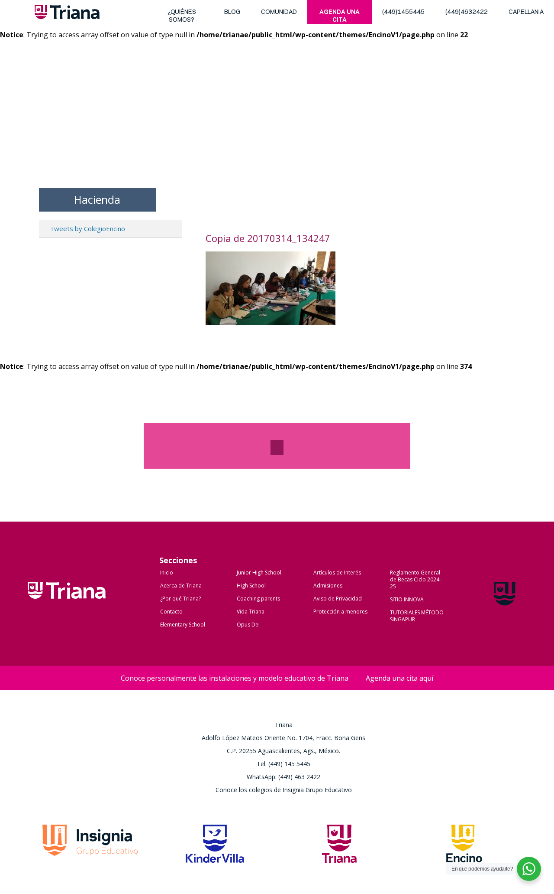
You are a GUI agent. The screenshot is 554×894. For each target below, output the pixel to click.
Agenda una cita (339, 16)
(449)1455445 (403, 12)
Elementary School (182, 624)
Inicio (166, 572)
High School (251, 585)
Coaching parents (258, 598)
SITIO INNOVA (407, 599)
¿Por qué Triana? (180, 598)
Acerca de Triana (181, 585)
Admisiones (327, 585)
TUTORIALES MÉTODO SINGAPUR (417, 616)
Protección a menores (340, 611)
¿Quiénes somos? (181, 16)
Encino (464, 846)
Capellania (526, 12)
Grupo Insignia (90, 846)
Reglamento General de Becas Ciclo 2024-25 (415, 579)
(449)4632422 (466, 12)
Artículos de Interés (337, 572)
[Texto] (277, 447)
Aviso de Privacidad (337, 598)
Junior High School (259, 572)
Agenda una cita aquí (399, 678)
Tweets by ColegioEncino (87, 228)
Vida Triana (250, 611)
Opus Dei (248, 624)
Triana (67, 14)
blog (232, 12)
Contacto (171, 611)
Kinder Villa (215, 846)
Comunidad (279, 12)
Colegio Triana (67, 599)
